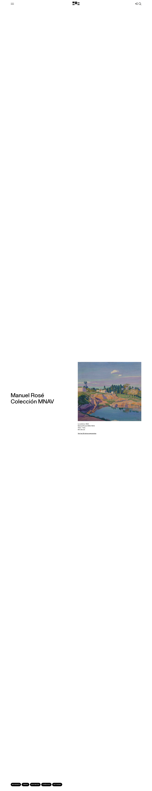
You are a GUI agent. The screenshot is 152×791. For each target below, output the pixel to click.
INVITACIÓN (35, 784)
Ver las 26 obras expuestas (87, 433)
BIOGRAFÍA (16, 784)
